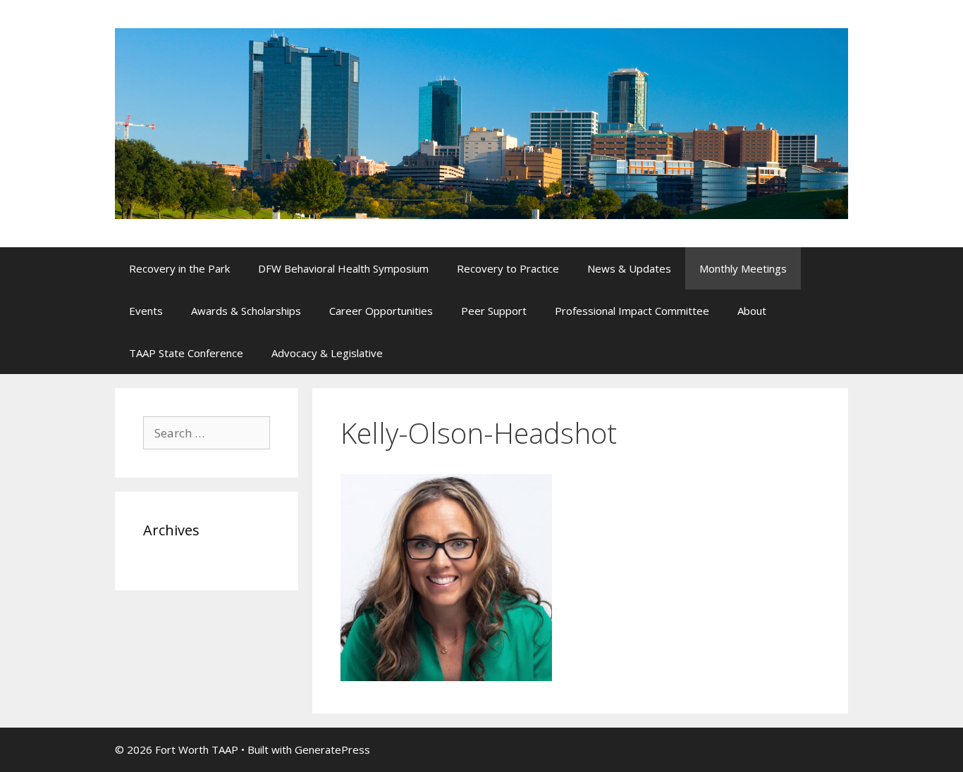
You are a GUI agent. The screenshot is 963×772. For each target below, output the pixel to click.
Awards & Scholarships (246, 311)
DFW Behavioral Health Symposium (343, 268)
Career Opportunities (381, 311)
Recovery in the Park (179, 268)
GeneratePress (332, 749)
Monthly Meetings (743, 268)
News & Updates (629, 268)
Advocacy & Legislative (327, 353)
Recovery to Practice (508, 268)
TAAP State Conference (186, 353)
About (751, 311)
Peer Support (494, 311)
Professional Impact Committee (632, 311)
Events (146, 311)
